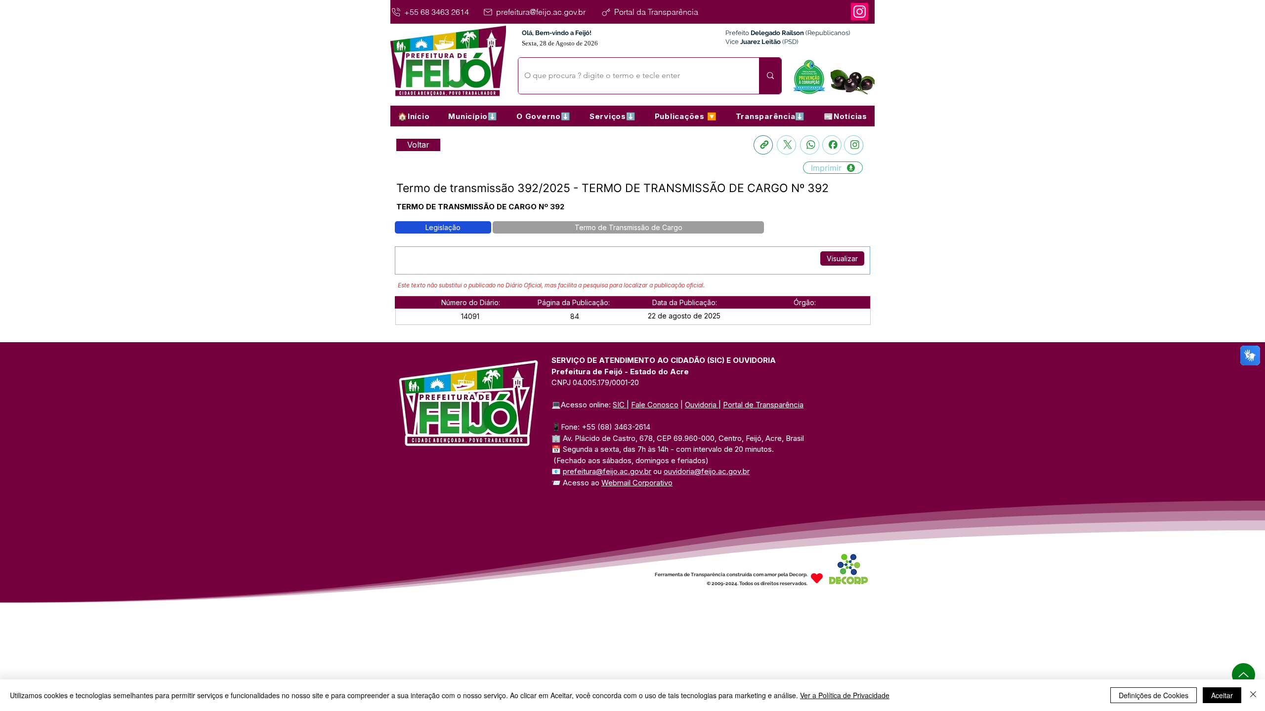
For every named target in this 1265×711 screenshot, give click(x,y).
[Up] (1243, 674)
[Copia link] (763, 145)
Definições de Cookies (1153, 695)
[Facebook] (832, 145)
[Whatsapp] (809, 145)
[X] (786, 145)
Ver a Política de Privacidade (844, 695)
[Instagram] (859, 11)
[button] (473, 116)
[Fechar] (1253, 695)
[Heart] (816, 578)
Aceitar (1222, 695)
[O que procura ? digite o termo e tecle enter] (770, 76)
